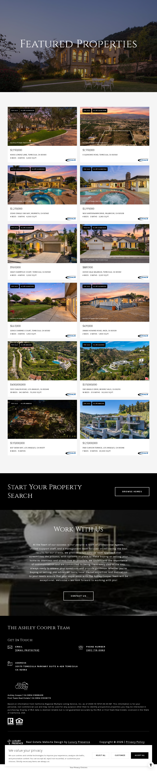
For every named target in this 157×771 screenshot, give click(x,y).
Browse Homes (132, 491)
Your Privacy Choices (78, 767)
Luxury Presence (79, 742)
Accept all (140, 755)
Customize (120, 755)
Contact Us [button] (78, 596)
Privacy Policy (135, 742)
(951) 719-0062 (95, 650)
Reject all (100, 755)
